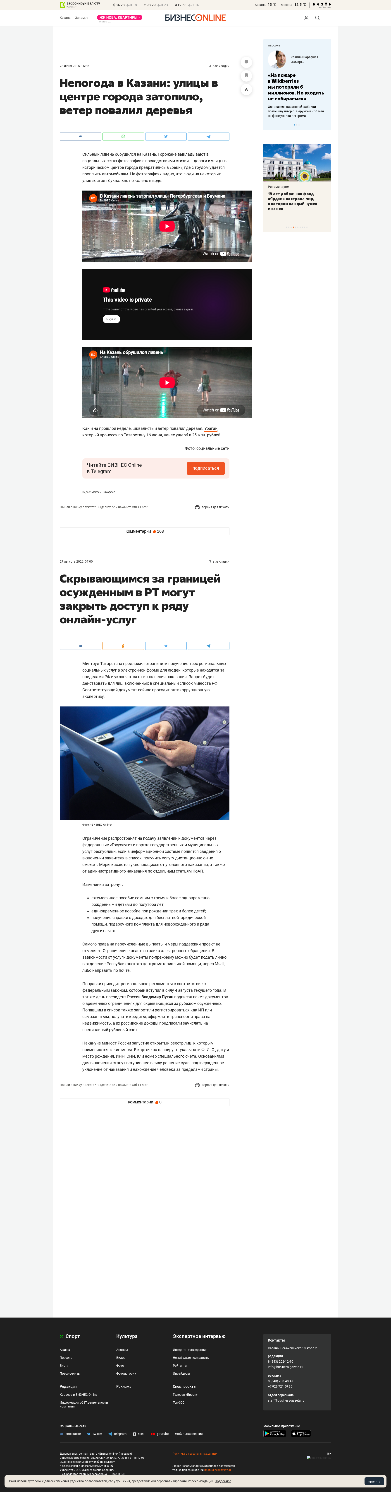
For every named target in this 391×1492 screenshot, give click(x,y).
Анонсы (122, 1350)
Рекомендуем (278, 187)
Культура (127, 1336)
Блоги (64, 1365)
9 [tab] (304, 227)
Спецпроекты (184, 1386)
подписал (183, 996)
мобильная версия (189, 1434)
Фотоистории (126, 1373)
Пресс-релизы (70, 1373)
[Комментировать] (246, 62)
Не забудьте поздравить (191, 1357)
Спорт (72, 1336)
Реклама (123, 1386)
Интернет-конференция (190, 1350)
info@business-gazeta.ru (285, 1367)
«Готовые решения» (305, 62)
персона (274, 45)
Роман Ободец (302, 57)
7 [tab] (300, 227)
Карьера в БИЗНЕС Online (78, 1394)
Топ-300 (178, 1402)
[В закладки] (246, 76)
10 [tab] (307, 227)
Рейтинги (180, 1365)
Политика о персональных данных (194, 1453)
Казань (260, 5)
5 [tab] (295, 227)
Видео (120, 1357)
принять (374, 1481)
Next (326, 125)
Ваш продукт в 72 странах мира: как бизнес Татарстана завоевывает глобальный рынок (296, 201)
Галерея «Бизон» (185, 1394)
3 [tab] (299, 125)
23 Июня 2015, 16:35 (74, 66)
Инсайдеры (181, 1373)
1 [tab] (294, 125)
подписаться (206, 468)
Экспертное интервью (199, 1336)
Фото (120, 1365)
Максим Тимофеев (103, 492)
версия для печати (215, 507)
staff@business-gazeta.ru (286, 1400)
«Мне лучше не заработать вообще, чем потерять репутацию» (295, 84)
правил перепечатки (217, 1470)
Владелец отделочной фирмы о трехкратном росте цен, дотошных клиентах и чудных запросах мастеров (296, 105)
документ (128, 689)
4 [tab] (293, 227)
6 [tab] (297, 227)
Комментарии (145, 531)
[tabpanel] (297, 81)
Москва (286, 5)
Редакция (68, 1386)
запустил (140, 1043)
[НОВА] (119, 19)
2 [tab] (296, 125)
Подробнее (223, 1481)
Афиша (65, 1350)
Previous (269, 125)
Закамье (81, 17)
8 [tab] (302, 227)
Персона (66, 1357)
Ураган (210, 428)
